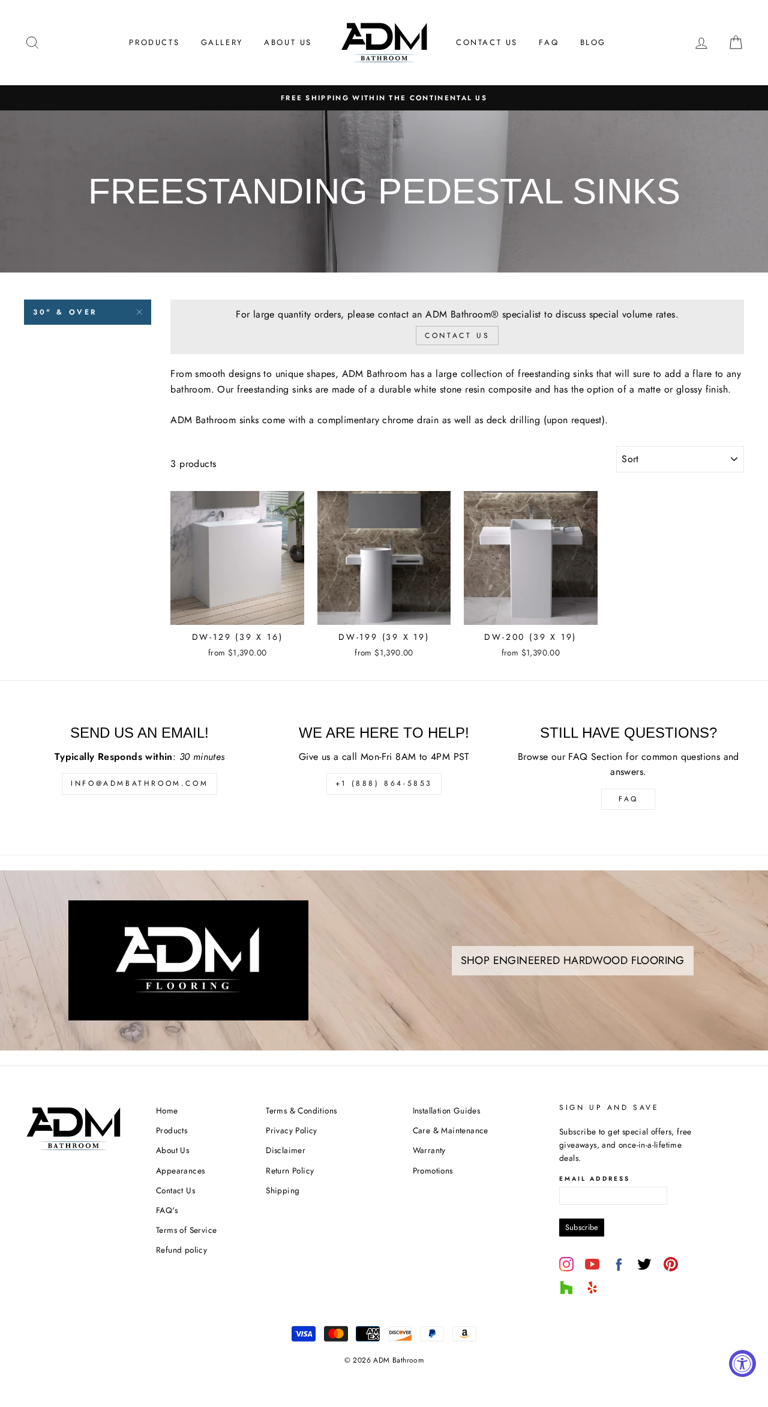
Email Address (594, 1178)
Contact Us (487, 42)
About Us (288, 42)
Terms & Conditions (301, 1110)
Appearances (180, 1170)
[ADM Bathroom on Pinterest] (671, 1264)
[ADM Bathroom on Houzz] (566, 1287)
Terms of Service (186, 1230)
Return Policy (290, 1170)
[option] (384, 97)
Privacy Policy (291, 1130)
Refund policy (181, 1250)
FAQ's (167, 1210)
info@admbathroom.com (139, 783)
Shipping (282, 1190)
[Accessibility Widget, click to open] (742, 1363)
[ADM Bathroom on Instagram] (566, 1264)
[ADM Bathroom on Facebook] (618, 1264)
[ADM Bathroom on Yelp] (592, 1287)
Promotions (433, 1170)
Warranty (429, 1150)
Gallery (222, 42)
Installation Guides (447, 1110)
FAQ (549, 42)
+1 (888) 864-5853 (384, 783)
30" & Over (65, 312)
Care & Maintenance (450, 1130)
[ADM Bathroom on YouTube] (592, 1264)
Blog (593, 42)
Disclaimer (285, 1150)
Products (154, 42)
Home (167, 1110)
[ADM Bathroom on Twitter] (644, 1264)
